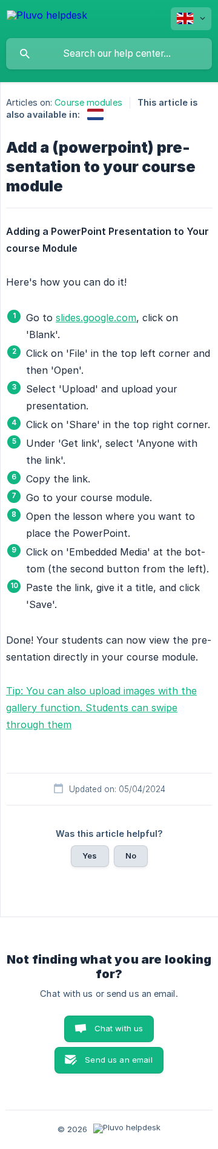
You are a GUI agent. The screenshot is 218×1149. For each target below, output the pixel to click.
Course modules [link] (88, 102)
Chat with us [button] (119, 1028)
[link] (95, 114)
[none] (47, 17)
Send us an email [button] (118, 1059)
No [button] (130, 855)
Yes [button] (89, 855)
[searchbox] (109, 53)
